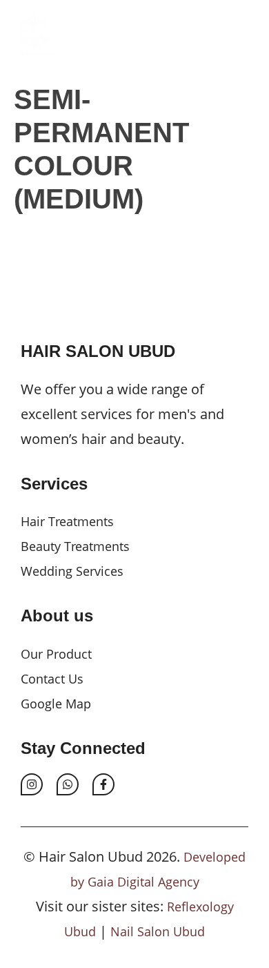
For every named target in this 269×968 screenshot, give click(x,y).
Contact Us (52, 678)
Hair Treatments (67, 521)
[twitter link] (68, 784)
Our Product (56, 654)
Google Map (56, 703)
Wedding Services (72, 571)
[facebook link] (103, 784)
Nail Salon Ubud (157, 931)
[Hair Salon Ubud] (31, 34)
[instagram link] (32, 784)
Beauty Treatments (75, 546)
